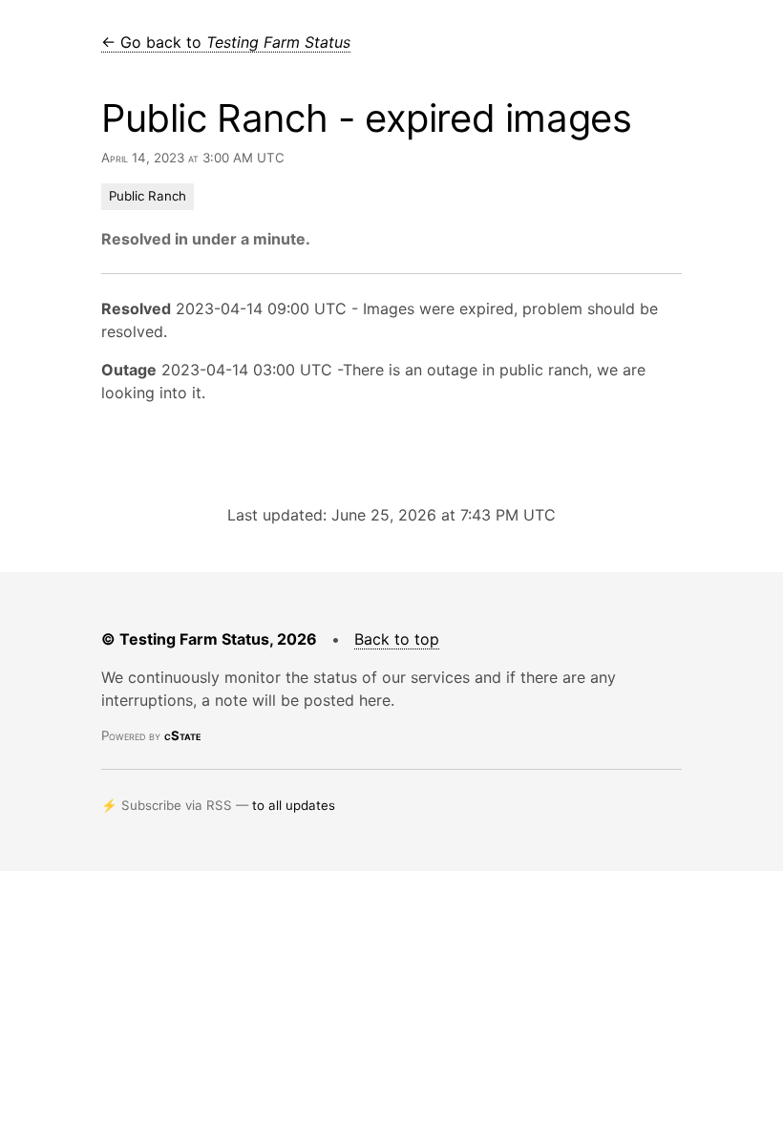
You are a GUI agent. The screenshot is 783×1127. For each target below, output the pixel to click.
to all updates (293, 805)
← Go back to (225, 42)
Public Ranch (147, 195)
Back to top (396, 639)
